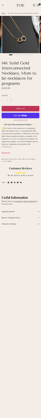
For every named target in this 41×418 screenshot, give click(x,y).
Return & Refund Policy (11, 218)
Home (3, 13)
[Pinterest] (14, 182)
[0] (37, 5)
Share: (4, 182)
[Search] (34, 5)
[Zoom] (36, 19)
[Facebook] (8, 182)
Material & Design (9, 224)
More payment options (20, 119)
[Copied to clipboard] (20, 182)
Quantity (5, 95)
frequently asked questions (25, 201)
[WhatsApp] (17, 182)
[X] (11, 182)
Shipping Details (8, 212)
